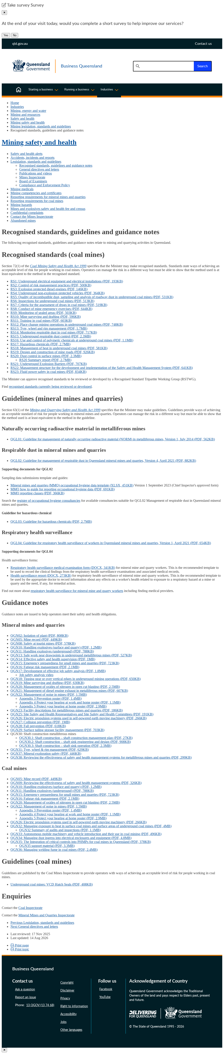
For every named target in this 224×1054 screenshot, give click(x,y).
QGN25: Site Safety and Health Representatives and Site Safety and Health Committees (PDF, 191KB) (81, 714)
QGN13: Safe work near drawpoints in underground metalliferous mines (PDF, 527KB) (71, 655)
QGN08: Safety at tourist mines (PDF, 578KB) (42, 643)
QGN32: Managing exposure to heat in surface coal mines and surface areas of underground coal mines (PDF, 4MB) (91, 826)
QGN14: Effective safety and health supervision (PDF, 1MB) (52, 659)
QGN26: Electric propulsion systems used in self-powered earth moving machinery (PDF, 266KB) (78, 718)
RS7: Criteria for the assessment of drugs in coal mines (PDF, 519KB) (58, 305)
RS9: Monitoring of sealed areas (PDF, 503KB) (43, 313)
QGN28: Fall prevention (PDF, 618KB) (38, 726)
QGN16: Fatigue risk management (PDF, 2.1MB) (44, 667)
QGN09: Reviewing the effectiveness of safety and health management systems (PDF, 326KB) (76, 783)
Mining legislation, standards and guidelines (40, 126)
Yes (6, 35)
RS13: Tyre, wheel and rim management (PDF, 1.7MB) (48, 328)
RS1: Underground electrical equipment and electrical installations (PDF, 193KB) (66, 281)
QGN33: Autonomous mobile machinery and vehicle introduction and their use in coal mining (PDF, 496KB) (85, 834)
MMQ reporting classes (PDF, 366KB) (37, 493)
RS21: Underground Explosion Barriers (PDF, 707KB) (48, 364)
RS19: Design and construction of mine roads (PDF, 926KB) (52, 352)
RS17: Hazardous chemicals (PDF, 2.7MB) (40, 344)
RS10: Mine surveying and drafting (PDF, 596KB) (45, 316)
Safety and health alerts (26, 154)
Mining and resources (25, 114)
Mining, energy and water (28, 110)
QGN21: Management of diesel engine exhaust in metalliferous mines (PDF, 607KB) (69, 690)
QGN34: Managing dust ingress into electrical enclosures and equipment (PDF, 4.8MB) (70, 838)
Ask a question (25, 989)
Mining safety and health (27, 122)
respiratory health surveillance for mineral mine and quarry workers (77, 591)
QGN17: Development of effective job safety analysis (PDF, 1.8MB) (58, 671)
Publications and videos (35, 173)
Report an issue (25, 997)
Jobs (63, 1022)
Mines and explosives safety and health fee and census (47, 209)
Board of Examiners (33, 181)
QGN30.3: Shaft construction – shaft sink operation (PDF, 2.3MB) (65, 746)
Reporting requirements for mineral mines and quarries (48, 197)
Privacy (65, 998)
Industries (17, 107)
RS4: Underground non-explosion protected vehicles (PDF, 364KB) (57, 293)
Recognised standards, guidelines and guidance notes (55, 165)
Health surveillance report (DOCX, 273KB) (40, 575)
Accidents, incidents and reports (32, 157)
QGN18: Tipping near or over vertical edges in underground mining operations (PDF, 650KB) (75, 679)
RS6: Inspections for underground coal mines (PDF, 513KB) (52, 301)
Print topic (21, 949)
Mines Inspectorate (32, 177)
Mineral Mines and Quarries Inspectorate (46, 915)
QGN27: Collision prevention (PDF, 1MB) (40, 722)
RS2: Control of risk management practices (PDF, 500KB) (50, 285)
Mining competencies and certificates (35, 193)
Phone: (34, 1005)
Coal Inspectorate (30, 908)
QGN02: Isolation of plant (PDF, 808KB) (39, 635)
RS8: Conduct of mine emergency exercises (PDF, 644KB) (51, 309)
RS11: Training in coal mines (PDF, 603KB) (41, 320)
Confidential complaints (26, 213)
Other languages (71, 1030)
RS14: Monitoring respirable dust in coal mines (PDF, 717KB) (53, 332)
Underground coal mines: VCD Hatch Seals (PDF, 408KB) (51, 884)
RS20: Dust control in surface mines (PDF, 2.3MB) (45, 356)
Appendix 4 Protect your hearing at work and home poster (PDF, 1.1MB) (70, 702)
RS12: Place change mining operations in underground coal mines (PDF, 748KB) (66, 324)
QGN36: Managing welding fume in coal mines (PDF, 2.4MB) (54, 850)
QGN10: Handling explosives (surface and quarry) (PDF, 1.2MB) (56, 647)
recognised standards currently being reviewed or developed (50, 386)
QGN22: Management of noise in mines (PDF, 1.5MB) (48, 694)
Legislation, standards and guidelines (35, 161)
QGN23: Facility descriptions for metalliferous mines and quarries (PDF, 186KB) (66, 710)
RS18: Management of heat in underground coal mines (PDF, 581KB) (58, 348)
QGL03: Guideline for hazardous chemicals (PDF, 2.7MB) (51, 521)
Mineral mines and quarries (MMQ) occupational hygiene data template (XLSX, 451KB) (71, 485)
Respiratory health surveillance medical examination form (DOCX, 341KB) (62, 567)
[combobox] (163, 66)
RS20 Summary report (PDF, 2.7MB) (45, 360)
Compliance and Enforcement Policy (44, 185)
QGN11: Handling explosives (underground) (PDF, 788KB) (52, 651)
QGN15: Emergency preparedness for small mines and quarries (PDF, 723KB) (64, 663)
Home (14, 103)
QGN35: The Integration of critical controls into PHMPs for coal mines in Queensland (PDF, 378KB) (80, 842)
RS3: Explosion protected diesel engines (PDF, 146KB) (49, 289)
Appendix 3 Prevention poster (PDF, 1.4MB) (50, 698)
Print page (21, 945)
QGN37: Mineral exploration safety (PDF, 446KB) (45, 753)
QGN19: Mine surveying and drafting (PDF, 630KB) (47, 683)
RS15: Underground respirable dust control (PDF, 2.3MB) (50, 336)
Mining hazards (21, 205)
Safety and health (22, 118)
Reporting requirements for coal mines (36, 201)
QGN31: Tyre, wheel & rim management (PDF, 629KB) (49, 749)
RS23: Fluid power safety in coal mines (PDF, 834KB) (48, 372)
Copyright (67, 982)
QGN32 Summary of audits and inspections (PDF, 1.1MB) (60, 830)
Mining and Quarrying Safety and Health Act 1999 (65, 410)
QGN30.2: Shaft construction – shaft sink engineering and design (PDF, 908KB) (75, 742)
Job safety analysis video (36, 675)
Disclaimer (67, 990)
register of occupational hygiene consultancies (48, 500)
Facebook (105, 989)
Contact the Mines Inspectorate (31, 216)
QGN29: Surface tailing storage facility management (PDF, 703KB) (57, 730)
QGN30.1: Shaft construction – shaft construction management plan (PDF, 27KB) (76, 738)
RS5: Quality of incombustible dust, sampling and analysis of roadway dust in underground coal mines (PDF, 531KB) (91, 297)
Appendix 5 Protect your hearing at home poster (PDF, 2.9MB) (63, 706)
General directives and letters (39, 169)
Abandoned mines (23, 220)
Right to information (74, 1006)
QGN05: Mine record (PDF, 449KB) (36, 639)
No (14, 35)
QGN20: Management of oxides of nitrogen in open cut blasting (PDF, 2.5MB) (65, 687)
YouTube (104, 997)
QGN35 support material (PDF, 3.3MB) (47, 846)
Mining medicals (21, 189)
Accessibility (68, 1014)
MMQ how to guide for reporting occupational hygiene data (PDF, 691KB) (62, 489)
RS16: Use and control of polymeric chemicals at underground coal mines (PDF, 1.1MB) (71, 340)
